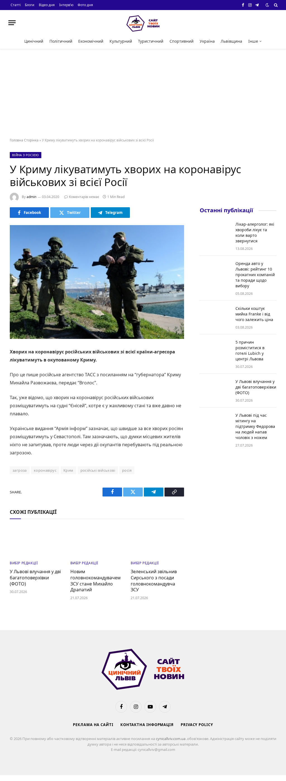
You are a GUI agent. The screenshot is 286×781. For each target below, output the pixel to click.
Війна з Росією (25, 155)
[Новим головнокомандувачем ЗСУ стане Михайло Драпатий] (97, 541)
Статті (16, 5)
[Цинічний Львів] (143, 22)
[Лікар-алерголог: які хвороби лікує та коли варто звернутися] (215, 231)
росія (127, 470)
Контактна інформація (147, 724)
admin (31, 196)
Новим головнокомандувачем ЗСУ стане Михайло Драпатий (95, 581)
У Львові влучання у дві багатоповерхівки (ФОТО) (35, 578)
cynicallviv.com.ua (171, 738)
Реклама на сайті (93, 724)
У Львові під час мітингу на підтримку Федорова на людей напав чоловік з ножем (255, 426)
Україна (207, 41)
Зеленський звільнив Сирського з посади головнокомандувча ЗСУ (154, 581)
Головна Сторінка (24, 140)
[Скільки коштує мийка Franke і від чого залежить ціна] (215, 315)
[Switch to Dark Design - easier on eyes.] (267, 5)
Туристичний (150, 41)
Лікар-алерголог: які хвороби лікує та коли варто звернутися (254, 232)
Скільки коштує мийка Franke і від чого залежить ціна (254, 314)
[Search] (275, 5)
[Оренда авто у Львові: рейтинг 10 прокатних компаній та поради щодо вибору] (215, 270)
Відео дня (47, 5)
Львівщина (231, 41)
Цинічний (33, 41)
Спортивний (182, 41)
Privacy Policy (197, 724)
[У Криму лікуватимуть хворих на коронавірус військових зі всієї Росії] (97, 282)
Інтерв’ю (66, 5)
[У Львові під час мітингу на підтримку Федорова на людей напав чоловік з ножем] (215, 422)
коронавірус (45, 470)
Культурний (120, 41)
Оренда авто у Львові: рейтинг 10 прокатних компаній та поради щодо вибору (255, 274)
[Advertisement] (143, 94)
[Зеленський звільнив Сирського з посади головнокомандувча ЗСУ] (157, 541)
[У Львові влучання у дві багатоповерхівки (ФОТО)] (36, 541)
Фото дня (85, 5)
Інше (253, 41)
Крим (68, 470)
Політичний (60, 41)
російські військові (97, 470)
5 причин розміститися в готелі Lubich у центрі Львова (249, 350)
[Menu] (12, 22)
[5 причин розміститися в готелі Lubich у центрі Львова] (215, 349)
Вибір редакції (24, 563)
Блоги (29, 5)
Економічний (90, 41)
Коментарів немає (84, 196)
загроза (20, 470)
